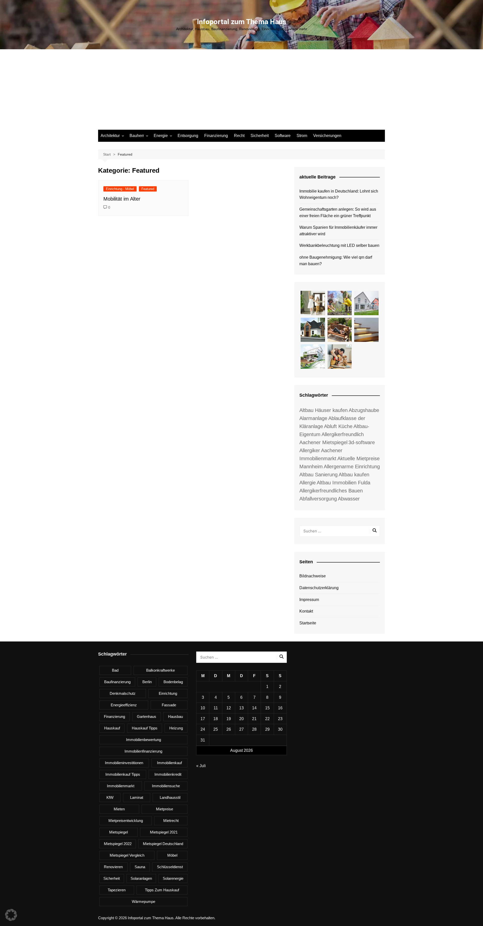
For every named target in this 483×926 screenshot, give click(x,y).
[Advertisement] (241, 92)
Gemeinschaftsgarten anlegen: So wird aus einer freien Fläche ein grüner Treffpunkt (337, 212)
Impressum (309, 599)
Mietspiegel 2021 (164, 832)
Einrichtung (168, 693)
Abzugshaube (364, 410)
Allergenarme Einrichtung (352, 466)
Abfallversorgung (318, 498)
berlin (147, 682)
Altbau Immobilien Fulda (343, 482)
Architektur (110, 135)
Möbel (172, 855)
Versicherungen (327, 135)
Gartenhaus (146, 716)
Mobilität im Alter (121, 199)
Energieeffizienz (124, 705)
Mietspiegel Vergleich (127, 855)
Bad (115, 670)
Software (283, 135)
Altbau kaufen (354, 474)
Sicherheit (260, 135)
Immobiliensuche (166, 786)
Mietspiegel (118, 832)
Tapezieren (117, 890)
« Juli (201, 766)
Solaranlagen (141, 878)
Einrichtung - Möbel (120, 189)
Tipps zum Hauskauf (162, 890)
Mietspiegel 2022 (118, 844)
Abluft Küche (338, 426)
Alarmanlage (313, 418)
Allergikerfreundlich (342, 434)
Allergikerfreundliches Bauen (331, 490)
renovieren (113, 867)
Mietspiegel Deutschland (163, 844)
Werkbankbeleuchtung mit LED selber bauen (339, 245)
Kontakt (306, 611)
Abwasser (349, 498)
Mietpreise (164, 809)
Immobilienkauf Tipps (122, 774)
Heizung (176, 728)
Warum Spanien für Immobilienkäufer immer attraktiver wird (338, 230)
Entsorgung (188, 135)
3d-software (361, 442)
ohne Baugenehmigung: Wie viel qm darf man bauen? (335, 260)
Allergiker (309, 450)
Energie (161, 135)
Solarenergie (173, 878)
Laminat (136, 797)
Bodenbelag (173, 682)
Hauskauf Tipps (144, 728)
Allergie (307, 482)
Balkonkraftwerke (160, 670)
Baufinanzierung (117, 682)
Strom (302, 135)
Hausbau (175, 716)
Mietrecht (171, 820)
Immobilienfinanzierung (143, 751)
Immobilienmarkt (120, 786)
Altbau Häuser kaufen (323, 410)
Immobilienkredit (167, 774)
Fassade (169, 705)
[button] (11, 915)
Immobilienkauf (169, 763)
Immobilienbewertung (143, 739)
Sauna (140, 867)
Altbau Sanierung (318, 474)
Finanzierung (216, 135)
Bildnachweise (312, 576)
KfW (109, 797)
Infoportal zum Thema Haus (241, 22)
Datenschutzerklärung (319, 588)
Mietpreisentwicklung (125, 820)
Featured (147, 189)
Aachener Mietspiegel (323, 442)
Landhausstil (170, 797)
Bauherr (137, 135)
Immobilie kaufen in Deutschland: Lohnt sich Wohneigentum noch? (338, 194)
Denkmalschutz (123, 693)
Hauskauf (112, 728)
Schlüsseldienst (170, 867)
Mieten (119, 809)
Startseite (307, 623)
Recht (239, 135)
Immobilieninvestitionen (124, 763)
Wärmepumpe (143, 901)
